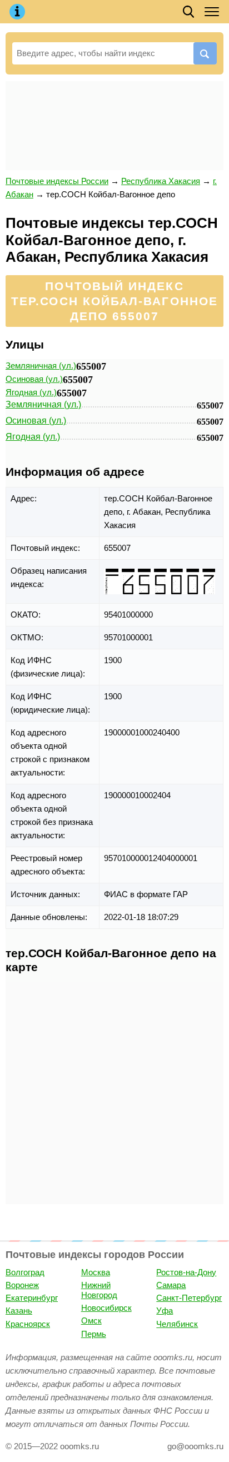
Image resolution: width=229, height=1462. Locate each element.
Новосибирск (106, 1307)
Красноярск (28, 1324)
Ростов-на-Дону (186, 1272)
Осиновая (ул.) (34, 379)
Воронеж (22, 1285)
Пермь (93, 1334)
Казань (19, 1310)
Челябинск (177, 1324)
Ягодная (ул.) (31, 392)
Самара (171, 1285)
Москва (95, 1272)
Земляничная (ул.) (41, 365)
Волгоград (25, 1272)
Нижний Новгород (99, 1290)
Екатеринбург (32, 1297)
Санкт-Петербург (189, 1297)
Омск (91, 1320)
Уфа (164, 1310)
